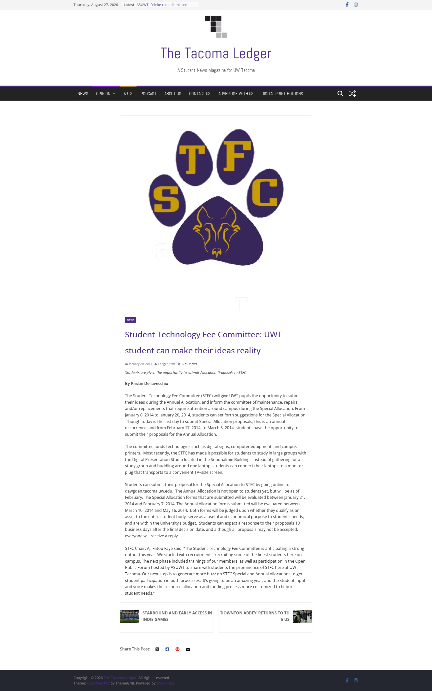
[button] (113, 93)
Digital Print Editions (282, 93)
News (83, 93)
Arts (128, 93)
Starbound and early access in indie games (177, 616)
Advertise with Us (236, 93)
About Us (172, 93)
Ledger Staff (166, 364)
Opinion (103, 93)
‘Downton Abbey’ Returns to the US (255, 616)
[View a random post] (352, 94)
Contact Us (199, 93)
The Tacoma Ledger (216, 53)
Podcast (148, 93)
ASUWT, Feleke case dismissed (162, 4)
